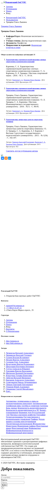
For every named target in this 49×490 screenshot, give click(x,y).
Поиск (9, 11)
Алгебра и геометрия (30, 406)
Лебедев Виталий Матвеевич (18, 378)
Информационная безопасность (19, 430)
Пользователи (12, 20)
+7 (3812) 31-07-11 (14, 308)
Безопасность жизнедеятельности (32, 408)
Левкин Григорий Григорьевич (19, 385)
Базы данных (11, 408)
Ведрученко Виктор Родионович (20, 364)
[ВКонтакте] (2, 158)
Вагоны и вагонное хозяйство (23, 415)
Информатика (35, 428)
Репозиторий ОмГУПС (16, 18)
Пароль (4, 480)
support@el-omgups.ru (15, 306)
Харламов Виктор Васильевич (19, 371)
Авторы (9, 7)
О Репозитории (12, 331)
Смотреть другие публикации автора (22, 151)
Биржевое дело (25, 412)
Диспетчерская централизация (19, 424)
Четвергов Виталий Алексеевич (20, 353)
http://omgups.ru (12, 341)
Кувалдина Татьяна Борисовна (19, 376)
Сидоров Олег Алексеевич (17, 362)
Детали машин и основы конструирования (25, 420)
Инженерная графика (26, 426)
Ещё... (8, 391)
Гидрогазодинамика (14, 417)
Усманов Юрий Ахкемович (17, 387)
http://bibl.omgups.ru (14, 343)
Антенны (44, 406)
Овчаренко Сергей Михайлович (19, 389)
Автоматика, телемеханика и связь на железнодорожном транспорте (22, 402)
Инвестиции (11, 426)
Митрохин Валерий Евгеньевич (20, 373)
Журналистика (39, 424)
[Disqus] (24, 191)
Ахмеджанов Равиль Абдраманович (21, 382)
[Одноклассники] (6, 158)
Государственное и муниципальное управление (23, 418)
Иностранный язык (20, 428)
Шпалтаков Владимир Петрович (20, 366)
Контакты (10, 329)
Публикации (11, 9)
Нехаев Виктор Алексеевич (18, 360)
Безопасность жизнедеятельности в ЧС (22, 410)
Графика (34, 419)
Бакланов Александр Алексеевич (20, 380)
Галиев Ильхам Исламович (17, 357)
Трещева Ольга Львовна (11, 26)
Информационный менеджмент (19, 433)
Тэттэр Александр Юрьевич (18, 369)
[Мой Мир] (9, 158)
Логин (4, 475)
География (40, 415)
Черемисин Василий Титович (19, 355)
